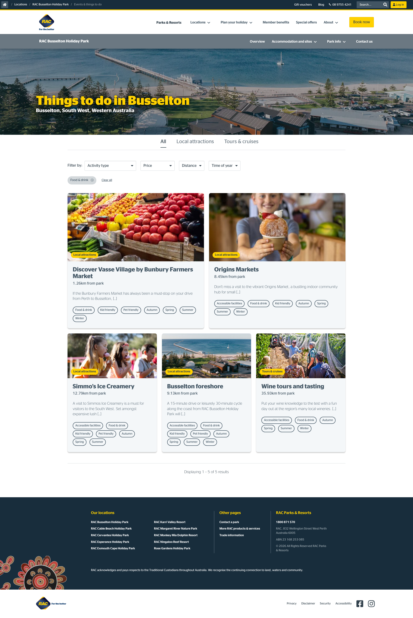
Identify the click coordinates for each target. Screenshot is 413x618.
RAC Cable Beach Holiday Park (111, 528)
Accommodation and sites (292, 41)
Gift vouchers (303, 4)
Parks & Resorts (168, 23)
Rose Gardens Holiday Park (172, 548)
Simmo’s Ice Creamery (103, 387)
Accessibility (343, 603)
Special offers (306, 22)
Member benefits (276, 22)
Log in (400, 4)
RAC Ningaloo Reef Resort (171, 542)
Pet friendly (131, 309)
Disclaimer (308, 603)
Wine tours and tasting (292, 387)
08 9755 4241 (341, 4)
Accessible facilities (229, 303)
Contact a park (229, 522)
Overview (257, 41)
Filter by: (75, 165)
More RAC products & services (239, 528)
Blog (321, 4)
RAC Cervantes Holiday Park (110, 535)
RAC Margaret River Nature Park (175, 528)
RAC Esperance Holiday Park (110, 542)
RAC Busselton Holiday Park (50, 4)
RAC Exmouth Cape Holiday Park (113, 548)
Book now (361, 22)
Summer (187, 309)
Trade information (231, 535)
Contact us (364, 41)
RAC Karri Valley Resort (169, 522)
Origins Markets (236, 270)
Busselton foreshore (195, 387)
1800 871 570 (285, 522)
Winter (79, 318)
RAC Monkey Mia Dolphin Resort (175, 535)
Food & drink (83, 309)
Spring (169, 309)
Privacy (291, 603)
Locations (20, 4)
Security (325, 603)
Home (5, 5)
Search (385, 4)
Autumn (152, 309)
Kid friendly (107, 309)
